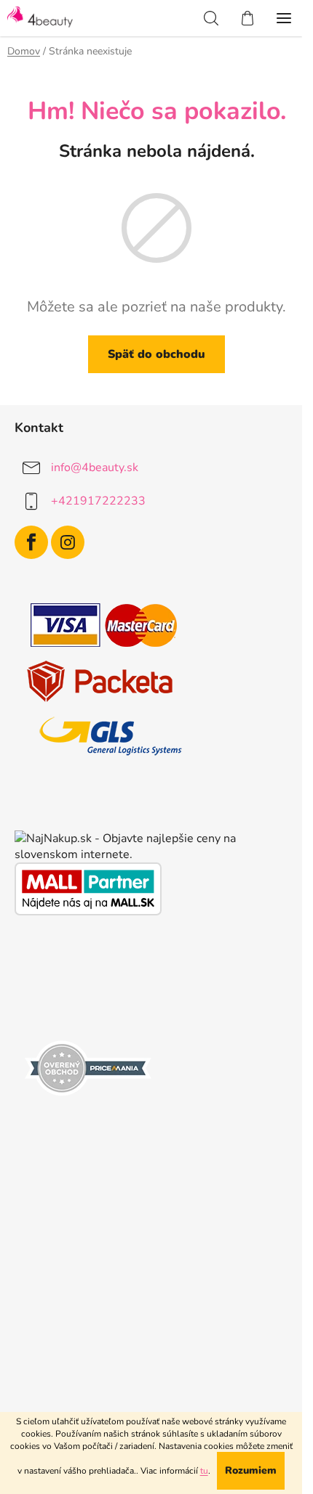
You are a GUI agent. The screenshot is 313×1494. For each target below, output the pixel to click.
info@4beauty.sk (94, 467)
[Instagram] (67, 542)
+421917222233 (98, 501)
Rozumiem (251, 1470)
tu (204, 1471)
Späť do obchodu (156, 354)
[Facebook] (31, 542)
